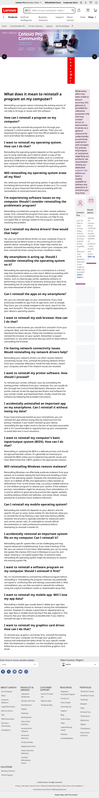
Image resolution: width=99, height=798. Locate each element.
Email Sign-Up (66, 706)
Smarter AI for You (28, 701)
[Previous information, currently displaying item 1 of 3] (4, 56)
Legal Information (8, 706)
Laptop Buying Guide (66, 728)
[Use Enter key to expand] (84, 11)
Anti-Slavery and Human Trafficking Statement (49, 789)
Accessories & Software (26, 729)
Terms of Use (35, 786)
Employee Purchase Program (68, 692)
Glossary (12, 32)
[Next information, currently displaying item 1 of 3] (94, 56)
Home (4, 32)
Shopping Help (46, 705)
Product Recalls (27, 742)
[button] (81, 2)
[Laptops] (54, 26)
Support (64, 711)
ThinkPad (84, 700)
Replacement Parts (28, 746)
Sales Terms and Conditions (72, 786)
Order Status (66, 719)
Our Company (6, 691)
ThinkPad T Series (87, 691)
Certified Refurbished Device (25, 760)
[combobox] (27, 10)
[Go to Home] (10, 10)
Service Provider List (47, 695)
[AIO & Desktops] (70, 26)
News (3, 695)
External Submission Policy (50, 786)
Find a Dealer (66, 702)
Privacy (17, 786)
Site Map (25, 786)
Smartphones (26, 705)
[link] (86, 3)
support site (81, 170)
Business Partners (8, 771)
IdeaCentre (84, 720)
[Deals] (8, 26)
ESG (2, 715)
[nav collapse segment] (95, 17)
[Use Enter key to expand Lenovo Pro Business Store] (40, 2)
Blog (62, 715)
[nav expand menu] (3, 17)
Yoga (82, 708)
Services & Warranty (25, 736)
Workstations (26, 717)
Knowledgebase (67, 738)
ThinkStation (85, 728)
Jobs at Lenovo (7, 711)
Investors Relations (5, 701)
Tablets (24, 709)
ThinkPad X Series (87, 695)
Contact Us (65, 698)
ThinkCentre (85, 716)
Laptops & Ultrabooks (25, 695)
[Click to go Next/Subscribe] (34, 664)
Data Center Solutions (25, 722)
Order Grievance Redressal (27, 751)
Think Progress (7, 775)
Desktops (24, 713)
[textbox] (80, 664)
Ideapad (83, 704)
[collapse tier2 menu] (72, 25)
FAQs (63, 723)
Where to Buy (46, 701)
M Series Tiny (85, 712)
